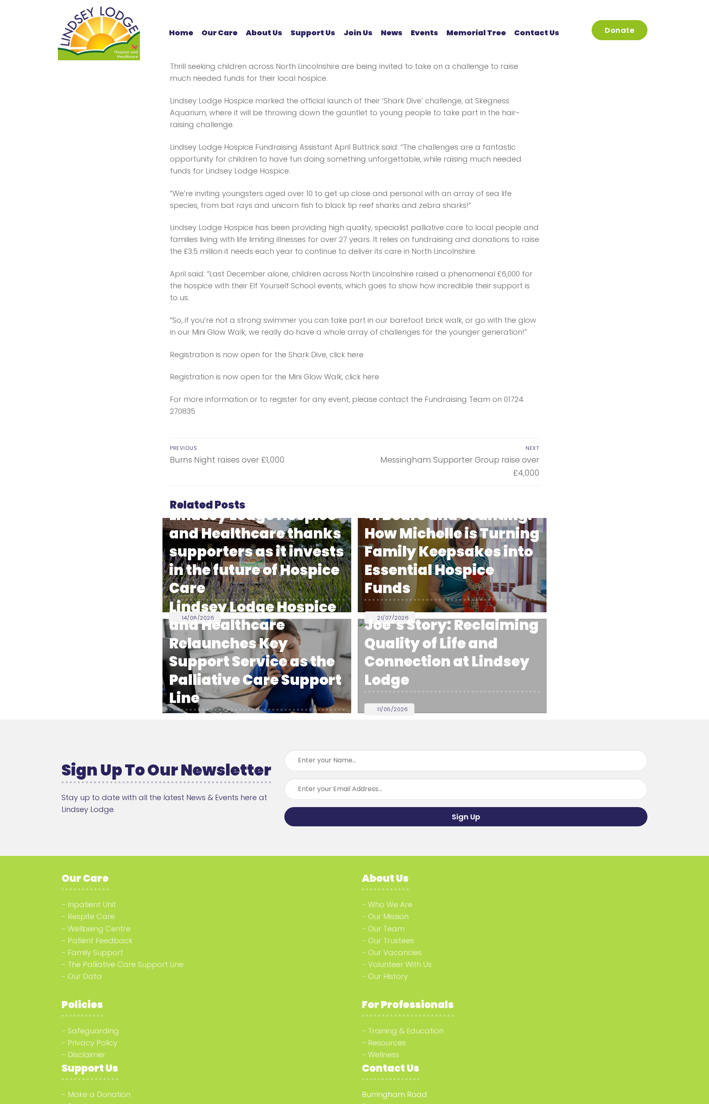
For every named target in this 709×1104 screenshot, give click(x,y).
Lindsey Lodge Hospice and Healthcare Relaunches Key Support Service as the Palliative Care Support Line (255, 652)
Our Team (386, 929)
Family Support (95, 952)
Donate (619, 30)
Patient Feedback (100, 940)
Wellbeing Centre (99, 929)
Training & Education (406, 1031)
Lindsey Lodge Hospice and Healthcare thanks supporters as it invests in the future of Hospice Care (256, 551)
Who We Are (390, 904)
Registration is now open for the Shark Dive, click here (267, 354)
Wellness (383, 1054)
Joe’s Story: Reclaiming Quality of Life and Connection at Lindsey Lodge (451, 652)
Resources (387, 1043)
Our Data (85, 976)
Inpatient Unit (92, 904)
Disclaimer (86, 1054)
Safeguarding (93, 1031)
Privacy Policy (92, 1043)
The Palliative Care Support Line (125, 964)
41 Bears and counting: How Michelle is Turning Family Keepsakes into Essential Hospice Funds (452, 551)
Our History (388, 976)
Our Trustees (391, 940)
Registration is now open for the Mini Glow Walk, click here (274, 377)
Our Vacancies (395, 952)
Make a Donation (99, 1094)
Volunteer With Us (400, 964)
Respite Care (91, 916)
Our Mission (388, 916)
